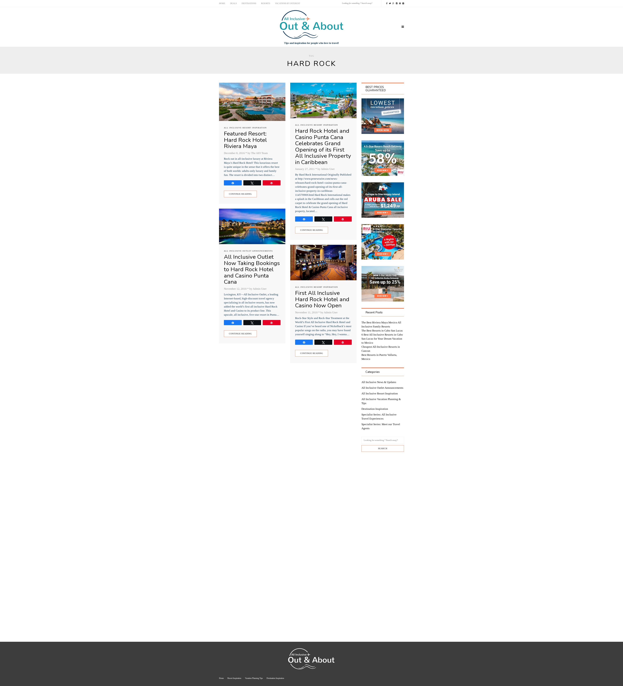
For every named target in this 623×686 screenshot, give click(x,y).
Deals (233, 3)
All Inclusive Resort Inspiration (245, 128)
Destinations (249, 3)
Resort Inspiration (234, 678)
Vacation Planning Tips (254, 678)
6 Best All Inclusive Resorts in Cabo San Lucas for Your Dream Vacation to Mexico (382, 338)
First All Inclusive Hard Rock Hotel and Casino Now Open (322, 299)
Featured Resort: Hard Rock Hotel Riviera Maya (245, 140)
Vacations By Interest (287, 3)
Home (222, 3)
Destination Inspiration (374, 408)
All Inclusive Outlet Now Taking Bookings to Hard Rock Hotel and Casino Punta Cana (252, 269)
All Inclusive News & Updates (378, 382)
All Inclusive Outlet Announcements (248, 251)
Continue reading (240, 194)
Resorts (265, 3)
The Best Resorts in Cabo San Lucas (382, 330)
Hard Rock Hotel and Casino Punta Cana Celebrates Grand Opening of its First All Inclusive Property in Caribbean (323, 146)
